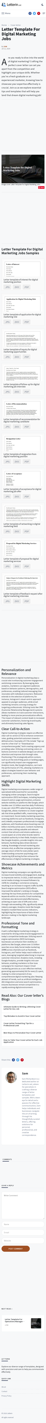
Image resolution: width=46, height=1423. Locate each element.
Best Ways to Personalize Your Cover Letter (22, 1032)
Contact (4, 1391)
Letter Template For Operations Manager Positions (14, 1321)
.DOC (16, 287)
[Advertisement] (23, 125)
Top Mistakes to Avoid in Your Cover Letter (22, 1016)
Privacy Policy (6, 1396)
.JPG (7, 287)
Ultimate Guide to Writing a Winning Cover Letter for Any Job (22, 1007)
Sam (25, 1073)
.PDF (26, 287)
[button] (6, 13)
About (4, 1387)
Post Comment (16, 1248)
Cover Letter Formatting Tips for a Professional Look (18, 1024)
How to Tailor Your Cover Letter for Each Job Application (23, 1041)
